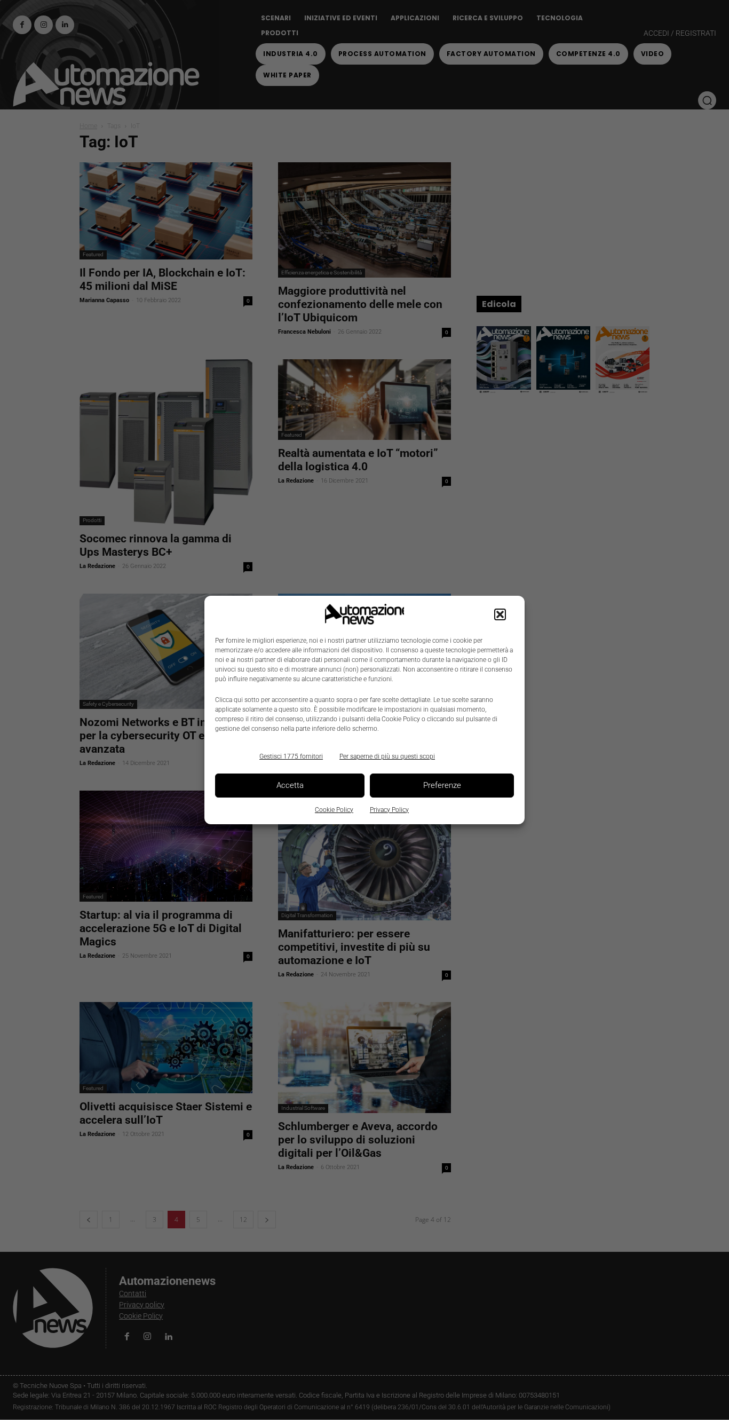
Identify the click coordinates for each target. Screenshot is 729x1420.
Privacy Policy (389, 810)
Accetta (290, 785)
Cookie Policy (334, 810)
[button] (500, 614)
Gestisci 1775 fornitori (291, 756)
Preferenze (442, 785)
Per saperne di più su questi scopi (387, 756)
